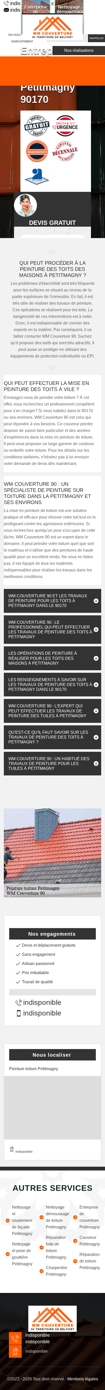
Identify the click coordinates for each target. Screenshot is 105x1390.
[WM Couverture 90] (52, 26)
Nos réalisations (79, 50)
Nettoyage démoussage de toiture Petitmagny (56, 1217)
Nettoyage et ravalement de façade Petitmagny (22, 1220)
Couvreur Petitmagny (90, 1240)
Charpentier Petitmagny (56, 1271)
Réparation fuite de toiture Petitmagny (56, 1247)
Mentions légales (82, 1379)
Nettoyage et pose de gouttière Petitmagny (22, 1254)
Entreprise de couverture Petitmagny (90, 1217)
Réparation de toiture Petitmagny (90, 1261)
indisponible (42, 1002)
